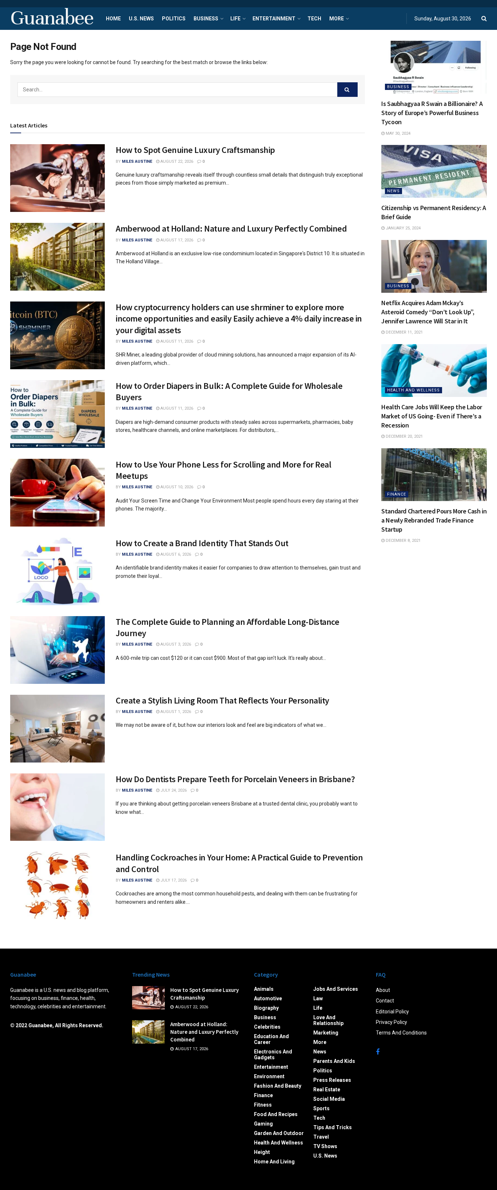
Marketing (325, 1033)
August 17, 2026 (176, 240)
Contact (385, 1001)
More (336, 18)
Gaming (263, 1124)
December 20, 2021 (404, 436)
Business (206, 18)
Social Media (329, 1099)
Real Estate (326, 1089)
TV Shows (325, 1146)
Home (113, 18)
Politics (174, 18)
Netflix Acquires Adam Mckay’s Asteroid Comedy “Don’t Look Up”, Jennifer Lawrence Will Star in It (427, 312)
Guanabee (51, 18)
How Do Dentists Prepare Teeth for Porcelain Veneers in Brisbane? (235, 779)
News (393, 191)
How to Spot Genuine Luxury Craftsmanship (195, 149)
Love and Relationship (328, 1020)
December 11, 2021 (404, 332)
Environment (269, 1076)
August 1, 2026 (175, 711)
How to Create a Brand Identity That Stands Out (202, 543)
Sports (321, 1108)
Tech (314, 18)
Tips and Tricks (332, 1127)
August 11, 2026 (176, 341)
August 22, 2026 (176, 161)
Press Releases (332, 1080)
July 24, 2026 (173, 790)
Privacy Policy (391, 1022)
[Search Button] (347, 89)
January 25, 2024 (403, 228)
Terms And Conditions (401, 1033)
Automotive (268, 998)
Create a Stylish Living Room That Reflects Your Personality (222, 700)
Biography (266, 1008)
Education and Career (271, 1039)
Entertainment (274, 18)
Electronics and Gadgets (273, 1054)
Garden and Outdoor (279, 1133)
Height (262, 1152)
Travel (321, 1137)
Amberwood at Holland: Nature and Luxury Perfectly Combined (231, 228)
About (383, 990)
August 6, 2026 (175, 554)
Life (235, 18)
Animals (264, 989)
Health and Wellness (413, 390)
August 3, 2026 (175, 644)
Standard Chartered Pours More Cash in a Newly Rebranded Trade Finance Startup (434, 520)
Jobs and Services (335, 989)
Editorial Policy (392, 1011)
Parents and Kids (334, 1061)
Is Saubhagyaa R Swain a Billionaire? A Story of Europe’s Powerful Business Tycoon (431, 112)
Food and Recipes (276, 1114)
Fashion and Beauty (277, 1086)
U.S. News (141, 18)
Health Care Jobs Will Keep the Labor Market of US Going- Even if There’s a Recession (431, 416)
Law (318, 998)
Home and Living (274, 1162)
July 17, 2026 (173, 880)
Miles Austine (137, 161)
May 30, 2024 (397, 133)
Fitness (263, 1105)
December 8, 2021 (403, 540)
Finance (396, 494)
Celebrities (267, 1027)
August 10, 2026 (176, 487)
